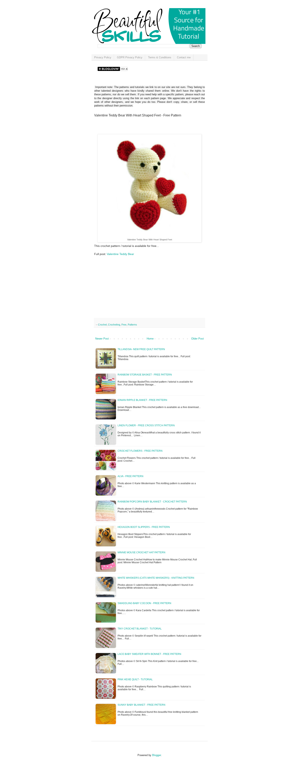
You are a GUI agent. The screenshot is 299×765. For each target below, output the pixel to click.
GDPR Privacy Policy (129, 57)
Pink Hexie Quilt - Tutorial (135, 679)
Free (124, 324)
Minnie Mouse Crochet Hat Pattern (141, 552)
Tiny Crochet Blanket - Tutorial (140, 628)
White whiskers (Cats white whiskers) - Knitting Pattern (156, 577)
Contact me (184, 57)
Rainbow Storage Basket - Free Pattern (145, 374)
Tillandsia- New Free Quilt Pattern (141, 349)
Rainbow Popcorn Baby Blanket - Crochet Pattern (152, 501)
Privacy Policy (102, 57)
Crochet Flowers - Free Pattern (140, 450)
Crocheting (114, 324)
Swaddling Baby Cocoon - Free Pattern (144, 603)
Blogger (156, 755)
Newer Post (102, 338)
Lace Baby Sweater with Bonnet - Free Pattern (149, 654)
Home (150, 338)
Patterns (132, 324)
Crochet (102, 324)
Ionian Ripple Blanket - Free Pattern (142, 400)
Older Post (197, 338)
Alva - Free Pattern (130, 476)
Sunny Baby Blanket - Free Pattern (141, 704)
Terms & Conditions (159, 57)
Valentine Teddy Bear (120, 254)
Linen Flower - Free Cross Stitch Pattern (146, 425)
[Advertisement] (141, 127)
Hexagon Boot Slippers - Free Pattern (144, 527)
